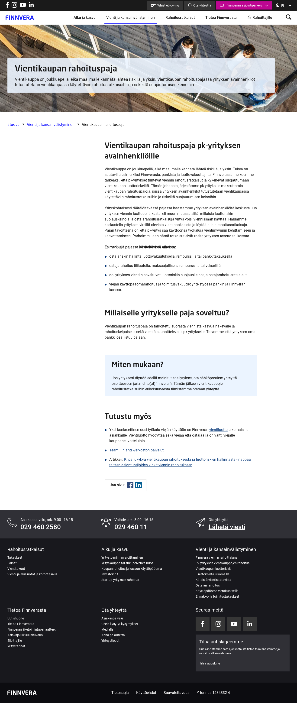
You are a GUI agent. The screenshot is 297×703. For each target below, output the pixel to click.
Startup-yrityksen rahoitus (120, 580)
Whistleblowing (168, 5)
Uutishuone (15, 618)
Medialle (107, 629)
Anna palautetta (113, 635)
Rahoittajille (262, 17)
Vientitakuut (16, 568)
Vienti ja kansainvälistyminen (130, 17)
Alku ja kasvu (85, 17)
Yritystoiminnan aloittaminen (122, 557)
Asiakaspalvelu (112, 618)
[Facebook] (130, 485)
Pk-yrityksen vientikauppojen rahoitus (222, 563)
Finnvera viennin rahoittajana (217, 557)
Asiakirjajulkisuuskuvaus (25, 635)
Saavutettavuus (176, 692)
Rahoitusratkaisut (180, 17)
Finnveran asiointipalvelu (244, 5)
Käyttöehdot (146, 692)
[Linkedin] (138, 485)
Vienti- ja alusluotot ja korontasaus (32, 574)
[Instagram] (14, 6)
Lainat (12, 563)
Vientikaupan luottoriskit (213, 568)
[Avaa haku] (288, 17)
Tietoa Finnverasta (221, 17)
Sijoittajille (14, 640)
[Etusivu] (20, 17)
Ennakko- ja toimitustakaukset (217, 596)
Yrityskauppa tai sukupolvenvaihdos (127, 563)
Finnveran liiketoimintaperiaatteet (31, 629)
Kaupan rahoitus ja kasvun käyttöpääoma (131, 568)
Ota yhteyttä (202, 5)
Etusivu (13, 124)
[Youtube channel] (23, 6)
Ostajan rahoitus (208, 585)
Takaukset (14, 557)
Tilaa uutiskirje (209, 663)
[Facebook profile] (7, 6)
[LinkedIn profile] (31, 6)
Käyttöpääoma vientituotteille (217, 591)
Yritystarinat (16, 646)
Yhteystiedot (110, 640)
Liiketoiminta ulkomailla (212, 574)
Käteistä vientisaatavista (213, 580)
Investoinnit (109, 574)
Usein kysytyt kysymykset (119, 624)
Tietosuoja (120, 692)
